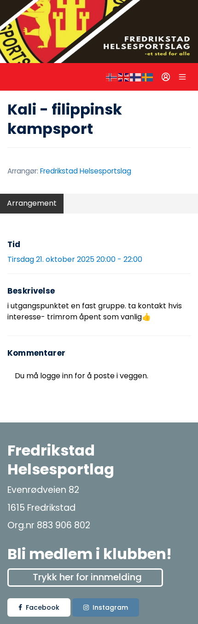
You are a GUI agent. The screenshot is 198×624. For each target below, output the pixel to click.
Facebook (42, 607)
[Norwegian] (112, 76)
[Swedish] (148, 76)
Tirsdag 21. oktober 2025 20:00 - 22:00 (74, 259)
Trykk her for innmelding (87, 577)
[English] (124, 76)
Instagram (110, 607)
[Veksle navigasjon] (182, 77)
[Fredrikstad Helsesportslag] (99, 31)
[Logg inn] (165, 77)
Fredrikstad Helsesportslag (85, 171)
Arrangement (32, 203)
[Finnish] (136, 76)
